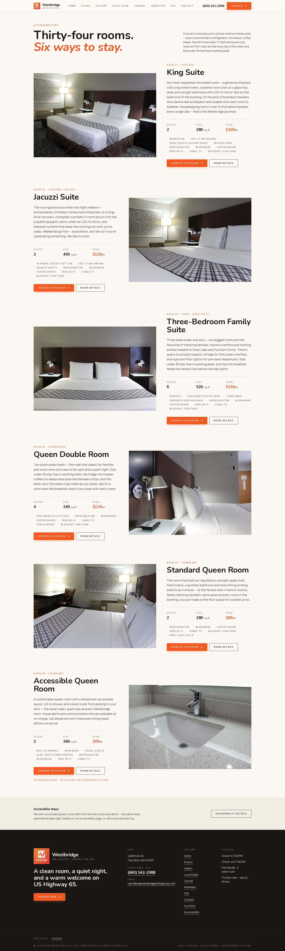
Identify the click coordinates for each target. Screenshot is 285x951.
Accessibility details (231, 813)
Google (57, 938)
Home (72, 6)
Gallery (101, 6)
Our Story (190, 906)
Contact (187, 6)
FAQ (172, 6)
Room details (224, 163)
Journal (140, 6)
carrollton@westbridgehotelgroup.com (151, 883)
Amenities (158, 6)
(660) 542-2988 (213, 6)
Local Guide (120, 6)
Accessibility (191, 912)
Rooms (85, 6)
